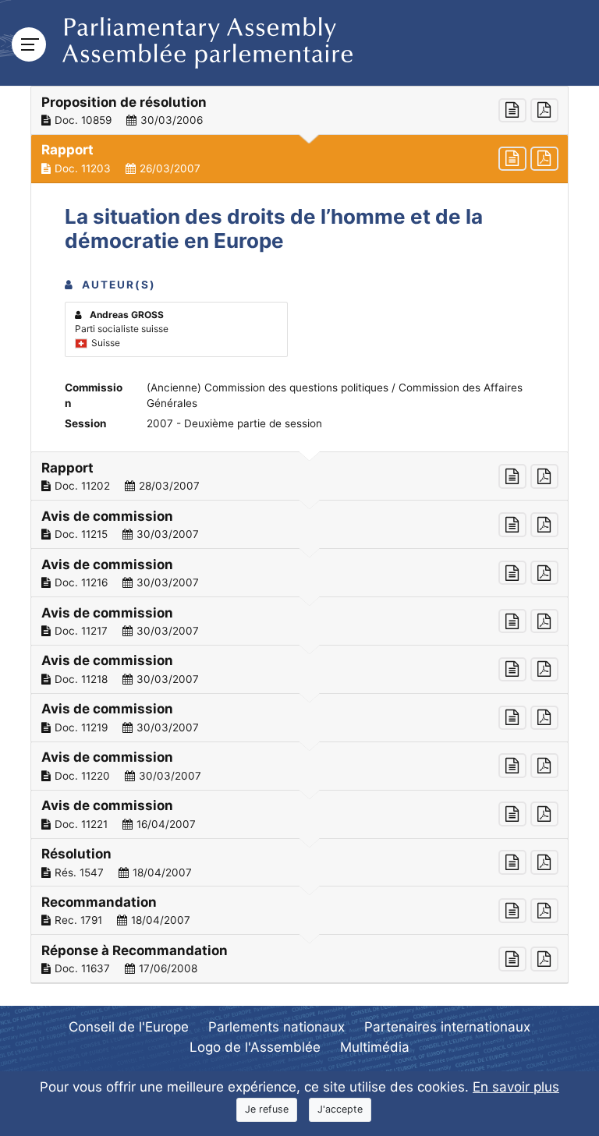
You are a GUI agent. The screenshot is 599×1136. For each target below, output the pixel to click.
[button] (299, 111)
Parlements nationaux (276, 1027)
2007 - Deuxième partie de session (234, 423)
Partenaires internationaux (447, 1027)
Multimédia (374, 1047)
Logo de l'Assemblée (255, 1047)
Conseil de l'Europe (129, 1027)
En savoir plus (516, 1087)
